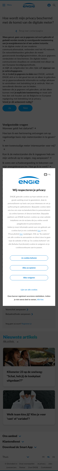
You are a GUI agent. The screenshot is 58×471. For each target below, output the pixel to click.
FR (45, 174)
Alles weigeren (29, 278)
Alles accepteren (29, 268)
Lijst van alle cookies (29, 290)
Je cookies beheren (29, 258)
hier (39, 230)
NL (49, 174)
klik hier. (40, 299)
